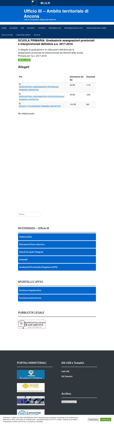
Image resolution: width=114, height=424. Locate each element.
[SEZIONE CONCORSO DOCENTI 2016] (35, 413)
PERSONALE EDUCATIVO (73, 28)
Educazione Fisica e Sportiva (32, 244)
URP (22, 28)
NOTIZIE (37, 35)
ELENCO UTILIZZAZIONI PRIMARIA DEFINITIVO (40, 106)
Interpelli (23, 259)
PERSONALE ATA (55, 28)
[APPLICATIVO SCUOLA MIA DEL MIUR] (35, 387)
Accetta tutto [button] (106, 419)
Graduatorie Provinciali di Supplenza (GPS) (38, 267)
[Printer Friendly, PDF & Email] (24, 60)
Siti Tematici (66, 376)
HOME (4, 28)
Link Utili (65, 371)
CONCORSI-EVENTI (23, 35)
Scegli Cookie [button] (93, 419)
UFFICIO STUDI (7, 35)
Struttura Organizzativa (30, 290)
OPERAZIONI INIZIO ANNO (96, 28)
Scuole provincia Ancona (30, 298)
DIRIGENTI (31, 28)
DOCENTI (42, 28)
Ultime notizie (25, 237)
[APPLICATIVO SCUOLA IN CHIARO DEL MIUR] (35, 374)
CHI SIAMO (13, 28)
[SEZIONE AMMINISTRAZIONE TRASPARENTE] (57, 324)
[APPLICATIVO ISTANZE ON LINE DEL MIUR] (35, 400)
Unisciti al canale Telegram (31, 252)
